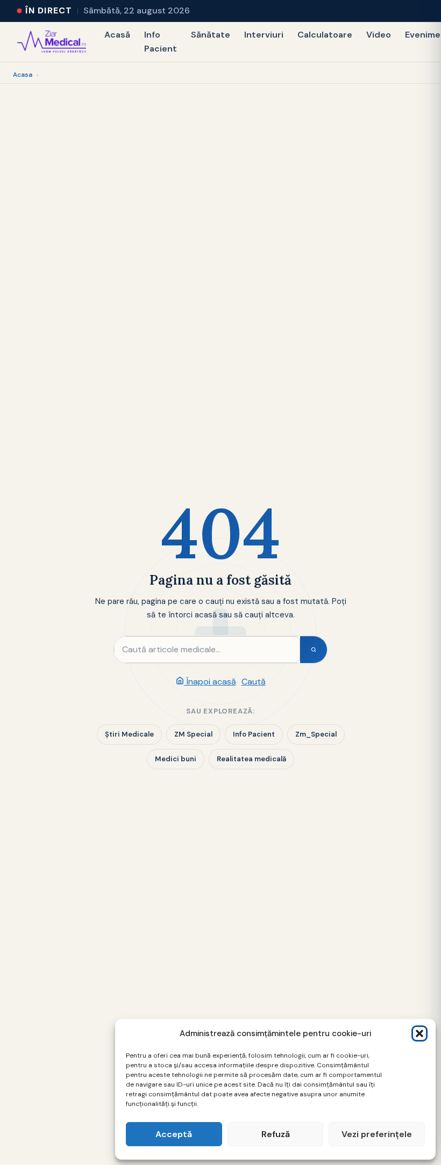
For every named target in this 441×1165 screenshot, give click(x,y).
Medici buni (175, 758)
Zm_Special (316, 734)
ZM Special (193, 734)
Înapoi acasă (210, 681)
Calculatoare (324, 34)
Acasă (117, 34)
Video (378, 34)
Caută (253, 681)
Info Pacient (160, 41)
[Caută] (313, 649)
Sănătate (210, 34)
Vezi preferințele (377, 1134)
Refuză (275, 1134)
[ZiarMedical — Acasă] (51, 42)
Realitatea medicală (251, 758)
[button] (419, 1033)
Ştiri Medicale (129, 734)
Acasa (22, 74)
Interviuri (263, 34)
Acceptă (173, 1134)
